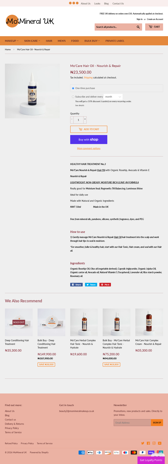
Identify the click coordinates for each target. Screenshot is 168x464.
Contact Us (118, 3)
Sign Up (157, 422)
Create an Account (155, 19)
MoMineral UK (20, 452)
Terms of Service (13, 432)
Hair (49, 40)
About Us (85, 3)
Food (75, 40)
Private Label (114, 40)
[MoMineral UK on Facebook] (148, 443)
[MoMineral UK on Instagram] (154, 443)
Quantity (74, 113)
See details (79, 105)
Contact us (10, 419)
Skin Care (31, 40)
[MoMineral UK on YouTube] (159, 443)
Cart (156, 26)
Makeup (11, 40)
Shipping (88, 77)
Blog (106, 3)
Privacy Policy (12, 428)
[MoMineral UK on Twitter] (142, 443)
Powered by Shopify (39, 452)
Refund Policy (11, 443)
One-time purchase (85, 88)
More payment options (88, 148)
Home (8, 49)
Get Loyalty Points (151, 460)
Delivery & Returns (14, 423)
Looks (97, 3)
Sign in (140, 19)
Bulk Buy (91, 40)
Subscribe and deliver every (89, 96)
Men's (62, 40)
